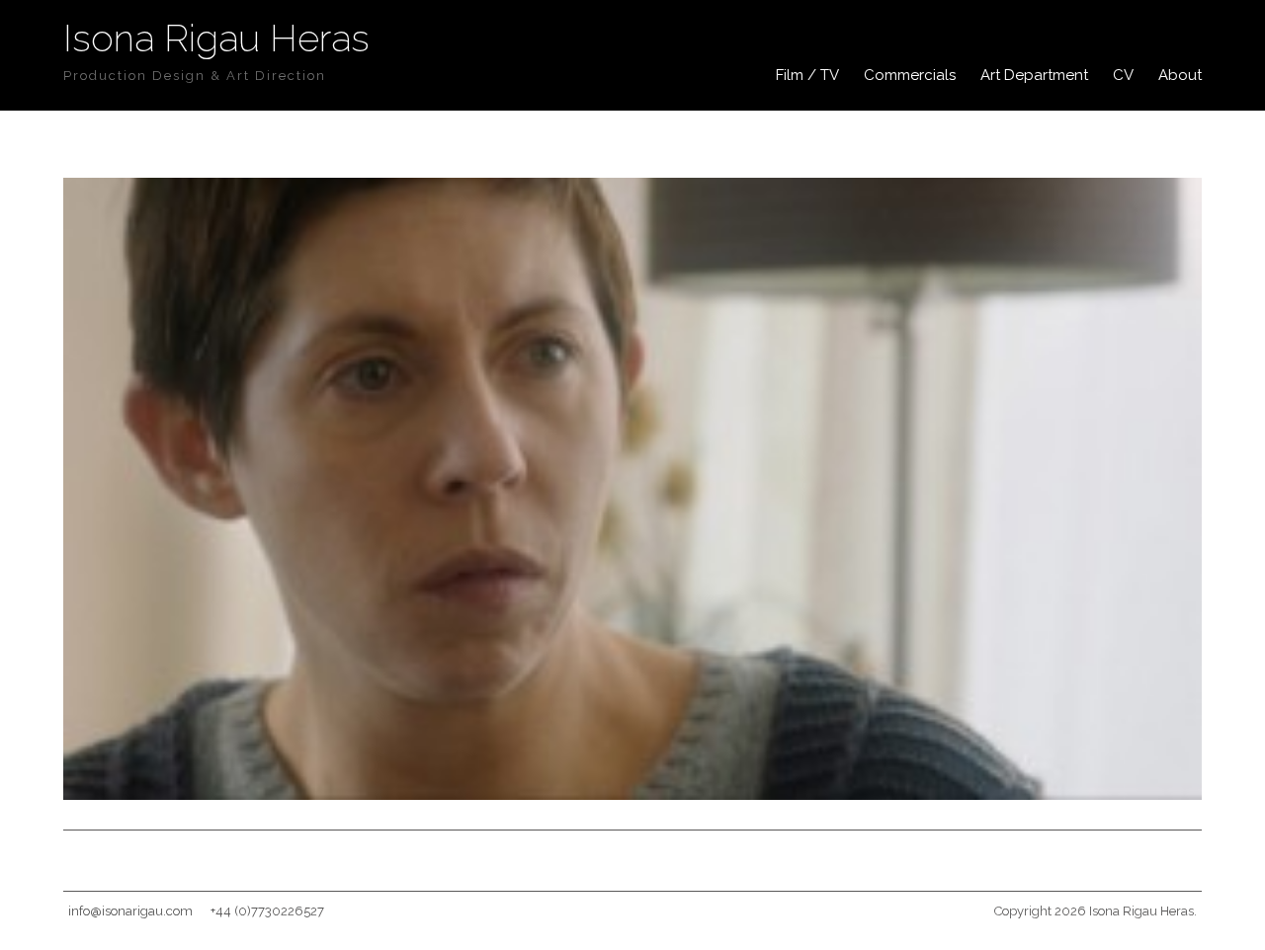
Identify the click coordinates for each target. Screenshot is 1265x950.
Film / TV (807, 75)
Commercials (910, 75)
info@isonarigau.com (130, 911)
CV (1123, 75)
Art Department (1034, 75)
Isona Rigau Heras (216, 38)
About (1180, 75)
